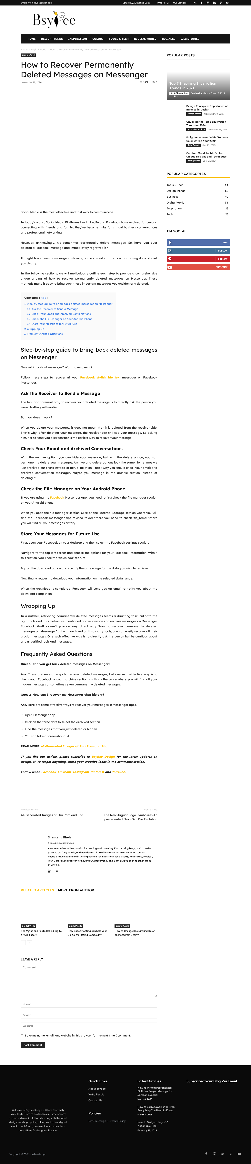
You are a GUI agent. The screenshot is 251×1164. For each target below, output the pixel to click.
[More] (94, 91)
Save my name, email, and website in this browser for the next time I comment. (78, 1035)
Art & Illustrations (179, 93)
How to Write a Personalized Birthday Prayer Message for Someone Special (155, 1091)
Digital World (145, 38)
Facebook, (49, 772)
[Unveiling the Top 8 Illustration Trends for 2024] (174, 125)
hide (43, 297)
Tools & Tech (119, 38)
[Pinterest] (221, 2)
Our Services (179, 2)
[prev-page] (23, 942)
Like (225, 242)
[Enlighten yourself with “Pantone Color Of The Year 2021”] (174, 141)
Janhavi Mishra (199, 93)
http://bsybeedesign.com (61, 843)
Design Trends (52, 38)
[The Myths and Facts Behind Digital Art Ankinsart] (42, 913)
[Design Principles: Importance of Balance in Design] (174, 110)
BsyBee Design (103, 757)
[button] (195, 2)
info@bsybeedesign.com (39, 2)
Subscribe (221, 267)
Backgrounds (193, 160)
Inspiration (77, 38)
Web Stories (190, 38)
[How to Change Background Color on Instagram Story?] (136, 913)
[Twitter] (57, 91)
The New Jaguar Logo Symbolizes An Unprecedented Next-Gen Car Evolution (128, 817)
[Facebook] (201, 2)
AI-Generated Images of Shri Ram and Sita (52, 815)
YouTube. (119, 772)
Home (31, 38)
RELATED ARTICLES (37, 890)
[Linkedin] (214, 2)
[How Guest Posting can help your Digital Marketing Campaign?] (89, 913)
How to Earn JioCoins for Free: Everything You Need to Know (156, 1108)
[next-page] (29, 942)
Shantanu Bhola (60, 837)
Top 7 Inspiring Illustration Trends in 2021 (192, 85)
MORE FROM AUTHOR (76, 890)
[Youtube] (227, 2)
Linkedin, (65, 772)
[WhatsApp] (75, 91)
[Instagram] (208, 2)
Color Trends (193, 145)
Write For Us (163, 2)
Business (168, 38)
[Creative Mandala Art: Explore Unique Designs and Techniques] (174, 157)
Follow (222, 250)
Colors (97, 38)
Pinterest (97, 772)
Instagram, (81, 772)
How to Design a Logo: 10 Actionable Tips (152, 1124)
